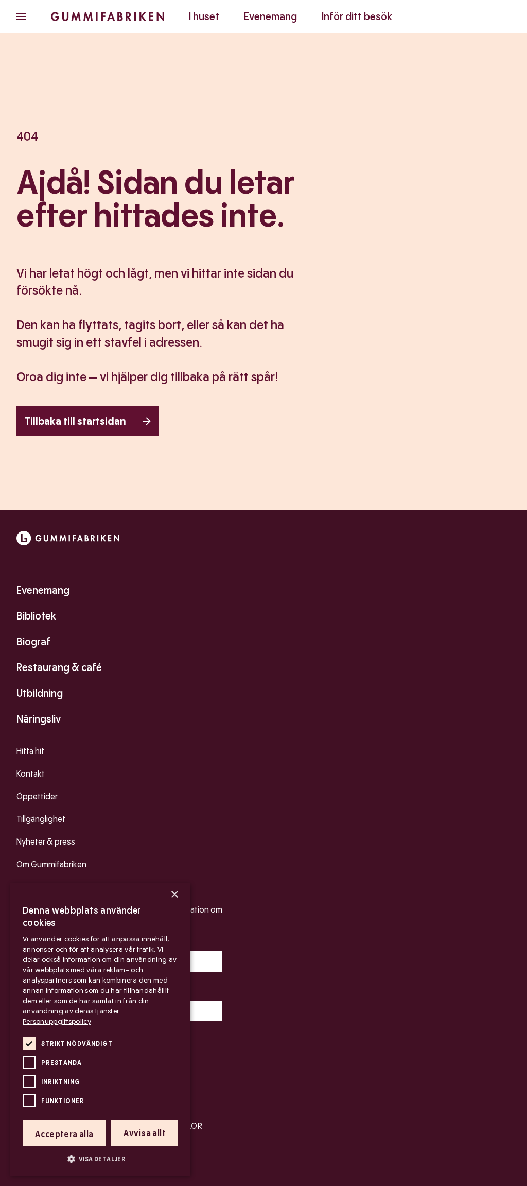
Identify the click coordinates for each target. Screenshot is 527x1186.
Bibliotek (36, 616)
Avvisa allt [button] (145, 1133)
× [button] (174, 895)
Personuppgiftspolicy (57, 1021)
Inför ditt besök (357, 16)
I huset (204, 16)
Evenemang (270, 16)
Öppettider (37, 796)
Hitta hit (30, 751)
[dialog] (100, 1029)
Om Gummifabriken (51, 864)
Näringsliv (38, 719)
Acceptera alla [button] (64, 1134)
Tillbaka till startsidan (75, 421)
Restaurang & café (59, 667)
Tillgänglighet (40, 819)
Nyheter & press (45, 842)
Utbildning (39, 693)
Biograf (33, 641)
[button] (100, 1159)
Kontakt (30, 774)
